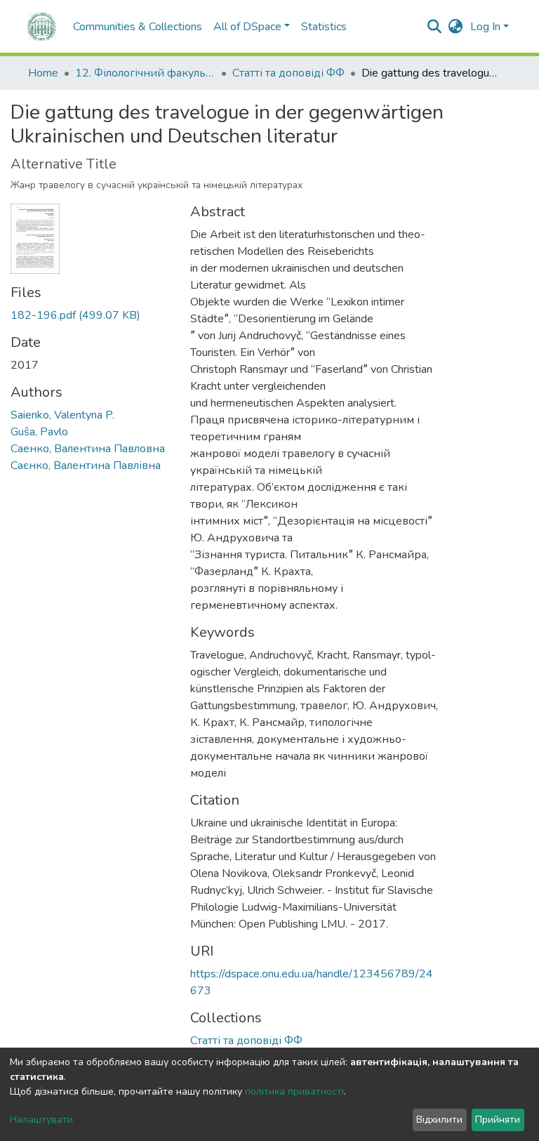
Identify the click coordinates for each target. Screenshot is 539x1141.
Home (43, 73)
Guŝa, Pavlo (39, 432)
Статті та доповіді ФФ (288, 73)
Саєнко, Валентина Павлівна (86, 465)
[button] (455, 26)
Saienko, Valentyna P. (62, 415)
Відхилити (439, 1119)
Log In (485, 26)
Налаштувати (41, 1119)
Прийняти (497, 1119)
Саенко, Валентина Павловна (88, 448)
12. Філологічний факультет (145, 73)
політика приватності (294, 1091)
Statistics (324, 26)
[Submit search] (434, 27)
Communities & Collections (137, 26)
